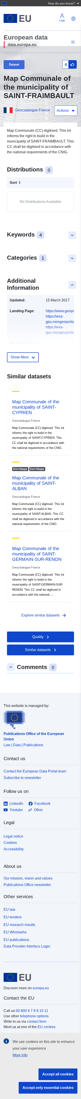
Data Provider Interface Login (27, 946)
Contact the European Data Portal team (35, 771)
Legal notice (13, 836)
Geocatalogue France (32, 110)
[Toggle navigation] (72, 42)
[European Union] (39, 977)
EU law (9, 909)
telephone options (34, 1016)
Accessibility (14, 849)
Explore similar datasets (44, 615)
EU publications (16, 940)
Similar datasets (38, 650)
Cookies (10, 843)
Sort (13, 182)
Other (38, 810)
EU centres (46, 1027)
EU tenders (13, 917)
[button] (64, 3)
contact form (36, 1021)
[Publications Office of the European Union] (39, 719)
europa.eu (41, 988)
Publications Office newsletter (27, 885)
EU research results (19, 925)
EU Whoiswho (15, 932)
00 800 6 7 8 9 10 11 (32, 1011)
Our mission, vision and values (28, 878)
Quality (37, 637)
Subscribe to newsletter (22, 778)
